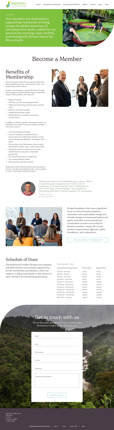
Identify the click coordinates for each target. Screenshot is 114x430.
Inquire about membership (87, 240)
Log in (83, 426)
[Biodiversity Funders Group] (16, 7)
